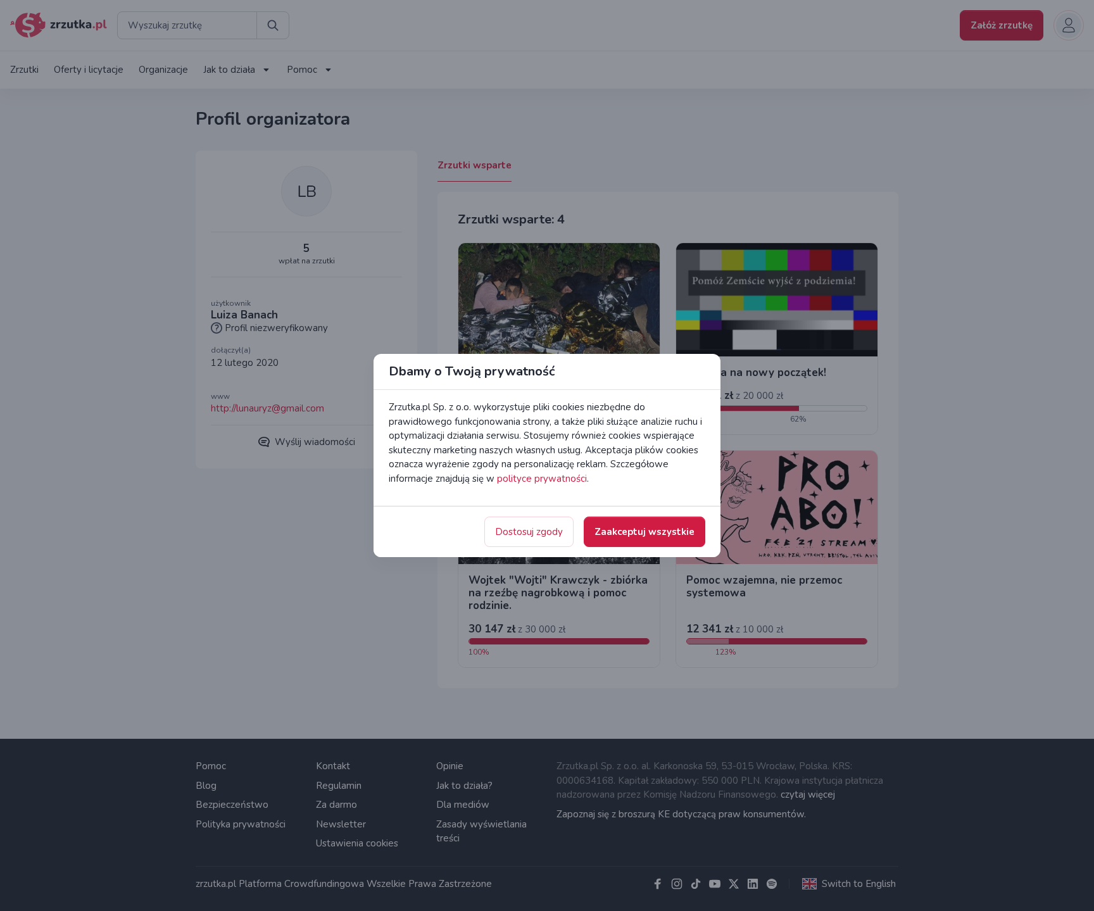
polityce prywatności (542, 478)
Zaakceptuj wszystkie (644, 531)
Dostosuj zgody (529, 531)
